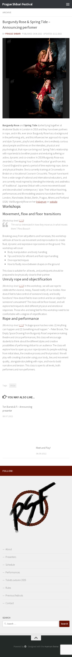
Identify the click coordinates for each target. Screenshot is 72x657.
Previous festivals (14, 595)
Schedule (10, 564)
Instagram (41, 201)
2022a (12, 385)
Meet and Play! (43, 447)
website (53, 201)
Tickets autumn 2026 (16, 580)
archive (7, 12)
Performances (13, 572)
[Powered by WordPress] (25, 646)
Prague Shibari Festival (17, 4)
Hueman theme (51, 646)
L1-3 (21, 220)
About (9, 549)
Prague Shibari (13, 33)
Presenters (11, 557)
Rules (8, 587)
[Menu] (68, 4)
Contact (10, 603)
